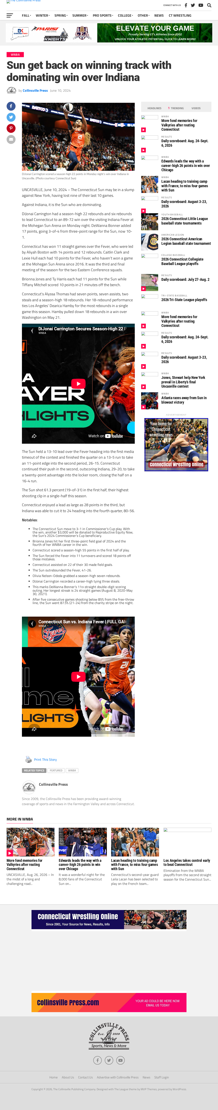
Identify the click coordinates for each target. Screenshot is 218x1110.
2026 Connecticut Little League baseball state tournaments (184, 220)
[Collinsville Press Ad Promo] (109, 1010)
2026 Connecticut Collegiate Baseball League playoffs (182, 261)
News (159, 15)
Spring (60, 15)
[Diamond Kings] (109, 41)
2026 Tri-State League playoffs (184, 299)
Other (143, 15)
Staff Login (161, 1077)
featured (56, 770)
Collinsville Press (35, 90)
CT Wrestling (180, 15)
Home (53, 1077)
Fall (25, 15)
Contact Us (85, 1077)
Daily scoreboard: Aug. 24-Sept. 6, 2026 (184, 143)
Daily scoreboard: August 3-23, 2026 (184, 203)
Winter (42, 15)
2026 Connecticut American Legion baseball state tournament (186, 241)
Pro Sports (102, 15)
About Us (68, 1077)
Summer (79, 15)
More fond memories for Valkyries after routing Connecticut (179, 124)
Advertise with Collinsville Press (118, 1077)
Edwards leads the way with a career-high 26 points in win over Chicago (185, 165)
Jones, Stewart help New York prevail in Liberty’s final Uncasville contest (183, 381)
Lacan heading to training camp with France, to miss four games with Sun (184, 185)
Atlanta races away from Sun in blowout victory (184, 400)
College (124, 15)
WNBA (72, 770)
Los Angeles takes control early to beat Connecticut (187, 862)
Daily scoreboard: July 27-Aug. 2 (185, 279)
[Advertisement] (109, 961)
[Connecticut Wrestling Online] (109, 929)
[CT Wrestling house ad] (176, 470)
